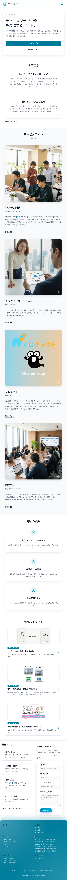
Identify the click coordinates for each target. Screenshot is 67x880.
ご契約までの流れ (8, 858)
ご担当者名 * (44, 774)
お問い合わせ (38, 855)
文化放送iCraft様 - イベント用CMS (45, 851)
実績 (35, 837)
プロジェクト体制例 (9, 863)
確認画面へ (46, 810)
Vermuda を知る (33, 49)
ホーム (5, 825)
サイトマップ (27, 871)
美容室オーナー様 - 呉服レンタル (45, 846)
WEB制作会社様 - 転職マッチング (45, 844)
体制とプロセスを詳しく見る (11, 809)
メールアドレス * (45, 783)
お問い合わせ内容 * (46, 792)
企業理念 (37, 827)
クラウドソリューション (10, 842)
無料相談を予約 (33, 43)
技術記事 (46, 871)
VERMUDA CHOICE (37, 871)
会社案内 (37, 825)
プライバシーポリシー (17, 871)
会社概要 (37, 830)
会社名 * (42, 765)
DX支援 (5, 846)
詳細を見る (8, 232)
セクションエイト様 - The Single (45, 839)
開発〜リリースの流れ (10, 860)
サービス (6, 837)
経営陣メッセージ (40, 832)
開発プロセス (7, 855)
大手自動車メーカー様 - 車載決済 (45, 842)
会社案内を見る (10, 121)
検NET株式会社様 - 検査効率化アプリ (46, 849)
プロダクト (6, 844)
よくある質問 (39, 858)
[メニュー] (62, 3)
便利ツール (53, 871)
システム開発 (7, 839)
